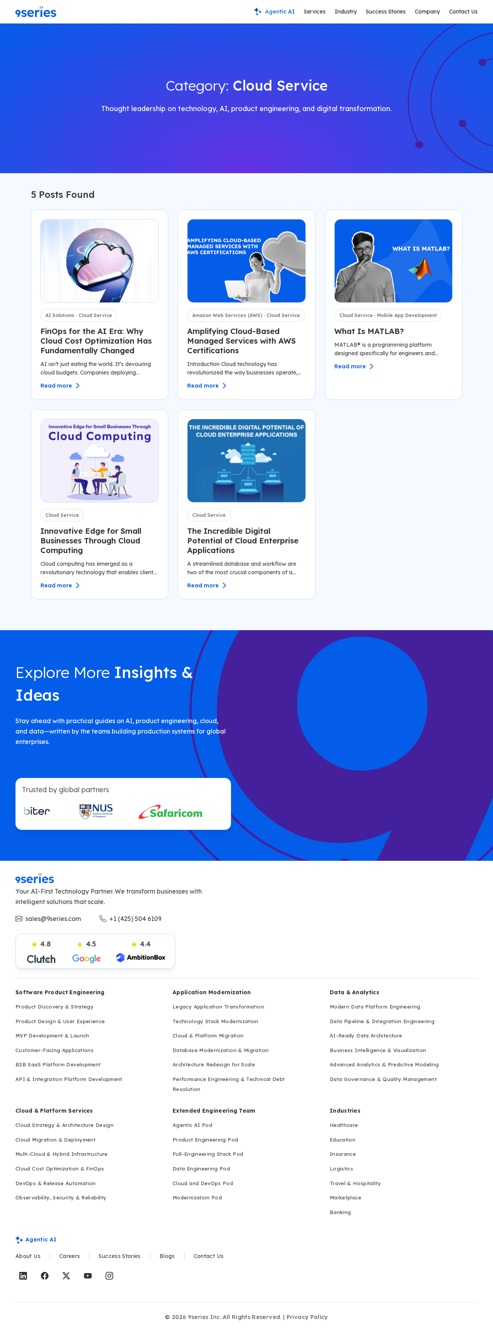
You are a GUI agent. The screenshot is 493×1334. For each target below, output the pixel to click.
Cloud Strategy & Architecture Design (64, 1125)
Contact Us (463, 11)
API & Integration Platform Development (68, 1079)
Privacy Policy (307, 1317)
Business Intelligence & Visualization (378, 1050)
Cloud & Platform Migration (208, 1035)
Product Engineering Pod (205, 1140)
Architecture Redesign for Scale (214, 1064)
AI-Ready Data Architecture (366, 1035)
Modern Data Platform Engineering (375, 1006)
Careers (69, 1256)
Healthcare (344, 1125)
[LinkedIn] (23, 1275)
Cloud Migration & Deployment (55, 1140)
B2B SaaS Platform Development (58, 1064)
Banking (340, 1212)
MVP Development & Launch (52, 1035)
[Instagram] (109, 1275)
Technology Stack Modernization (215, 1021)
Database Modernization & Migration (220, 1050)
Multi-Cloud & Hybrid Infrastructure (61, 1154)
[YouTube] (88, 1275)
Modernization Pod (197, 1197)
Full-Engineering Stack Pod (208, 1154)
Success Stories (386, 11)
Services (314, 11)
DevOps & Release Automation (55, 1183)
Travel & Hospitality (355, 1183)
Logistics (341, 1168)
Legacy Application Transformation (218, 1006)
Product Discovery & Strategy (54, 1006)
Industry (346, 11)
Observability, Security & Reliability (60, 1197)
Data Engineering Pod (201, 1168)
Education (342, 1140)
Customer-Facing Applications (54, 1050)
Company (427, 11)
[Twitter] (66, 1275)
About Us (27, 1256)
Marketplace (345, 1197)
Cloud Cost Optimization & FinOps (59, 1168)
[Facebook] (44, 1275)
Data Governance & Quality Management (383, 1079)
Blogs (167, 1256)
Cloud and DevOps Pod (203, 1183)
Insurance (343, 1154)
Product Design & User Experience (60, 1021)
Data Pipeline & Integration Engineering (382, 1021)
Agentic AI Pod (192, 1125)
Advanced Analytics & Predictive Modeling (384, 1064)
